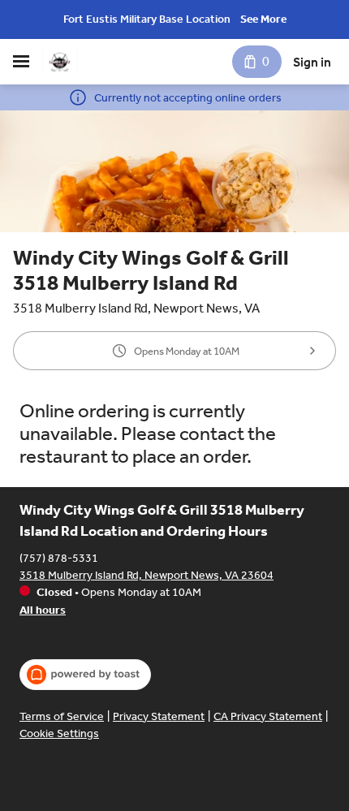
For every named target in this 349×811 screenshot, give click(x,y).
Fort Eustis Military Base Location (147, 19)
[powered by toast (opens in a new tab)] (85, 674)
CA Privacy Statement (267, 716)
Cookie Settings (59, 733)
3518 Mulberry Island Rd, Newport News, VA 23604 (146, 575)
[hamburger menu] (21, 61)
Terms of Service (61, 716)
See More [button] (263, 19)
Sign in (312, 62)
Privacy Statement (159, 716)
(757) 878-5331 (58, 558)
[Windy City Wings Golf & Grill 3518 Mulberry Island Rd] (60, 62)
